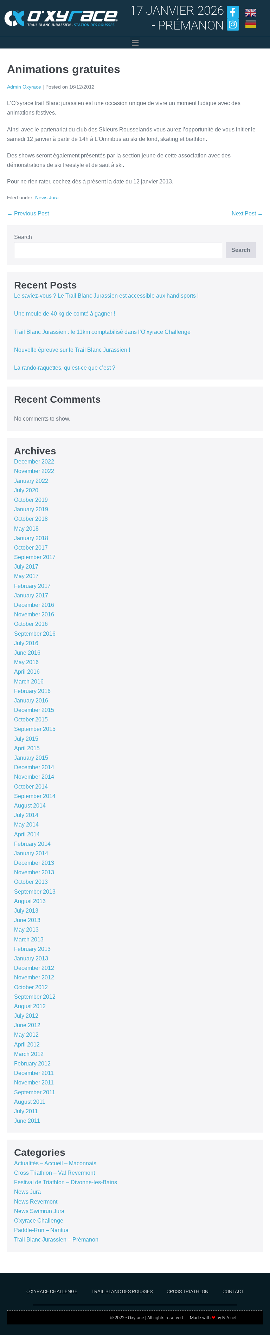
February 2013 (32, 949)
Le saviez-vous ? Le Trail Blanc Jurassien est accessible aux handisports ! (106, 296)
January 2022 (31, 481)
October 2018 (31, 519)
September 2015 (35, 729)
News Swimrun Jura (39, 1211)
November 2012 (34, 977)
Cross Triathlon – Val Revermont (54, 1173)
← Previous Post (28, 213)
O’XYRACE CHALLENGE (51, 1291)
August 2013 (30, 901)
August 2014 (30, 806)
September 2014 (35, 796)
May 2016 (26, 662)
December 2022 (34, 462)
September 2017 (35, 557)
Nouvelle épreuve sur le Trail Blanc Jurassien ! (72, 350)
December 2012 (34, 968)
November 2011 (34, 1083)
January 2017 (31, 595)
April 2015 (27, 748)
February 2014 (32, 844)
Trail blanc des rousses (122, 1291)
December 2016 (34, 605)
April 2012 (27, 1045)
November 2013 (34, 872)
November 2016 (34, 614)
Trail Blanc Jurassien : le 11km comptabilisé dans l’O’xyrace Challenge (102, 332)
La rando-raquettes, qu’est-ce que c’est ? (64, 368)
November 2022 (34, 471)
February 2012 (32, 1064)
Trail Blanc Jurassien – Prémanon (56, 1240)
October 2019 (31, 500)
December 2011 (34, 1073)
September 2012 (35, 997)
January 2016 (31, 701)
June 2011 (27, 1121)
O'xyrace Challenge (38, 1221)
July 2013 (26, 911)
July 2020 (26, 490)
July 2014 (26, 815)
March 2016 (29, 682)
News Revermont (35, 1202)
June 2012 (27, 1025)
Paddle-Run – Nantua (41, 1230)
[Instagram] (233, 24)
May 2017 (26, 576)
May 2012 (26, 1035)
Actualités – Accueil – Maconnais (55, 1163)
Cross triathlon (187, 1291)
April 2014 (27, 834)
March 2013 (29, 939)
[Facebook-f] (233, 12)
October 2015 (31, 719)
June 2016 (27, 653)
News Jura (47, 197)
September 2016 (35, 634)
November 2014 (34, 777)
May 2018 (26, 529)
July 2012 (26, 1016)
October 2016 (31, 624)
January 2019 (31, 509)
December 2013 (34, 863)
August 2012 (30, 1006)
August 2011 (29, 1102)
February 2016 (32, 691)
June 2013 (27, 920)
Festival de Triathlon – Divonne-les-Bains (65, 1182)
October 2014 (31, 787)
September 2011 (34, 1092)
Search (23, 237)
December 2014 (34, 767)
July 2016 (26, 643)
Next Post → (247, 213)
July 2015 (26, 739)
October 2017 (31, 548)
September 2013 (35, 892)
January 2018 (31, 538)
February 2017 (32, 586)
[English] (251, 12)
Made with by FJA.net (213, 1317)
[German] (251, 23)
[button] (135, 42)
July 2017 (26, 567)
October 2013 (31, 882)
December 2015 (34, 710)
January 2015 (31, 758)
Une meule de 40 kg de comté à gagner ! (64, 314)
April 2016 (27, 672)
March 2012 (29, 1054)
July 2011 (26, 1111)
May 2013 (26, 930)
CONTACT (233, 1291)
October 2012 (31, 987)
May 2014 (26, 825)
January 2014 (31, 853)
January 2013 (31, 958)
